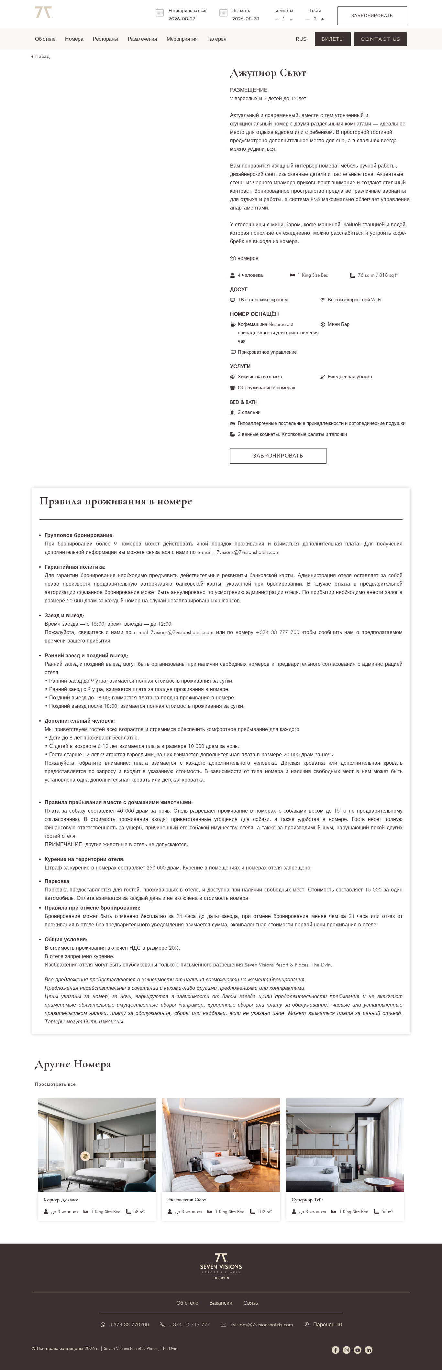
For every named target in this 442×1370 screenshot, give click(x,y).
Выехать (241, 10)
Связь (250, 1303)
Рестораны (105, 39)
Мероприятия (182, 39)
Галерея (217, 39)
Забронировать (372, 15)
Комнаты (283, 10)
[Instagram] (346, 1350)
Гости (315, 10)
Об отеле (45, 39)
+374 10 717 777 (189, 1324)
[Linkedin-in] (368, 1350)
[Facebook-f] (335, 1350)
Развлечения (142, 39)
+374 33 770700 (129, 1324)
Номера (74, 39)
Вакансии (220, 1303)
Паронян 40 (327, 1324)
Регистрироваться (187, 10)
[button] (40, 56)
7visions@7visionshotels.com (261, 1324)
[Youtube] (357, 1350)
